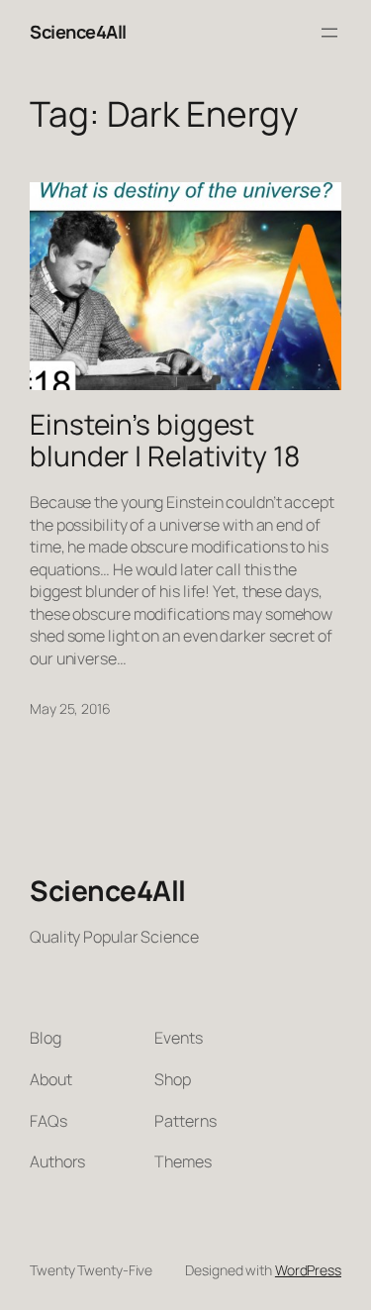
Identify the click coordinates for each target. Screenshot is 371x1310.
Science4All (78, 32)
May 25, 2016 (70, 708)
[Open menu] (329, 33)
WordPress (308, 1269)
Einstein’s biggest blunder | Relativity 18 (165, 440)
